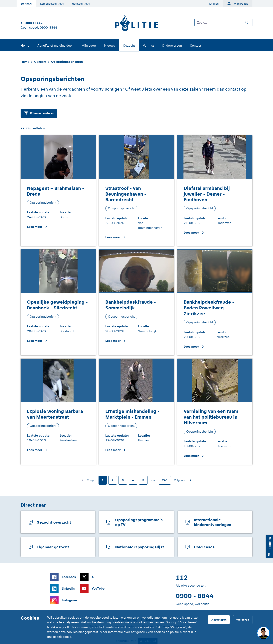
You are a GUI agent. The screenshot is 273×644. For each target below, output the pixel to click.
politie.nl (26, 3)
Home (25, 45)
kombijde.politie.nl (52, 3)
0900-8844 (48, 27)
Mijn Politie (241, 3)
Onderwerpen (172, 45)
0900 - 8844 (194, 596)
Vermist (148, 45)
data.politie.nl (81, 3)
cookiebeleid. (62, 637)
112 (40, 23)
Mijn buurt (89, 45)
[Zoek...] (223, 24)
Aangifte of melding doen (55, 45)
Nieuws (109, 45)
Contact (195, 45)
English (214, 3)
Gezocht (129, 45)
